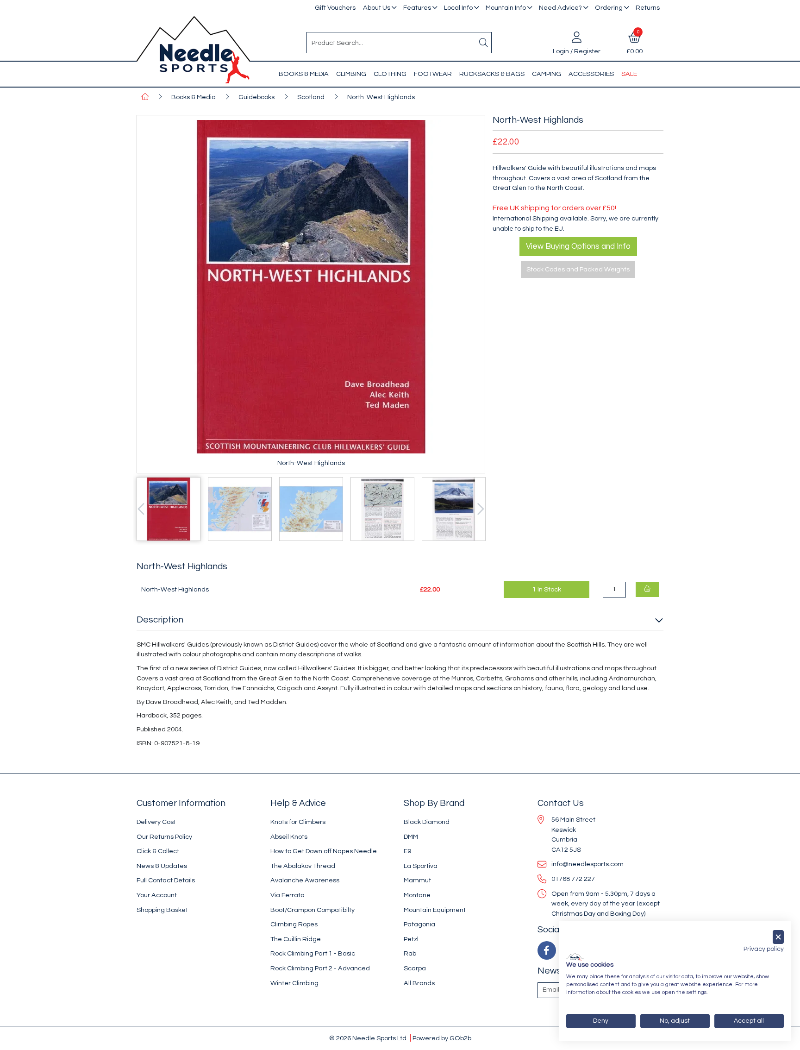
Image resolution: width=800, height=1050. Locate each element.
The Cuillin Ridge (295, 939)
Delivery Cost (156, 821)
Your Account (157, 895)
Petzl (411, 939)
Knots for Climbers (297, 821)
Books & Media (304, 73)
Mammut (417, 880)
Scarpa (415, 968)
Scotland (311, 97)
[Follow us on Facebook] (547, 950)
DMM (411, 836)
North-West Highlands (381, 97)
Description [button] (160, 619)
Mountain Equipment (435, 909)
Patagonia (419, 924)
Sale (629, 73)
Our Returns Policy (164, 836)
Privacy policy (764, 949)
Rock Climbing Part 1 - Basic (312, 953)
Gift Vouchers (335, 7)
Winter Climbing (294, 983)
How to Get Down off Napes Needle (323, 851)
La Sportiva (421, 865)
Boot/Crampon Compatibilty (312, 909)
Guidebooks (256, 97)
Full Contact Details (166, 880)
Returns (648, 7)
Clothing (390, 73)
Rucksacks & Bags (492, 73)
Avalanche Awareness (304, 880)
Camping (546, 73)
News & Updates (162, 865)
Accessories (591, 73)
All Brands (419, 983)
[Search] (483, 42)
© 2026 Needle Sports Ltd (367, 1038)
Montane (417, 895)
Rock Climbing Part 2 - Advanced (320, 968)
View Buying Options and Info (578, 246)
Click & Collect (158, 851)
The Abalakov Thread (302, 865)
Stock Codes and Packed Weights (578, 269)
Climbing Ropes (294, 924)
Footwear (433, 73)
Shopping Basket (162, 909)
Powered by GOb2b (441, 1038)
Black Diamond (427, 821)
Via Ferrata (287, 895)
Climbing (351, 73)
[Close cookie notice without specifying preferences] (778, 937)
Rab (410, 953)
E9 (407, 851)
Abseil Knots (288, 836)
